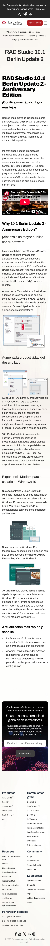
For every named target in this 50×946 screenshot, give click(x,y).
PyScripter (31, 841)
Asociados (6, 877)
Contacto (40, 9)
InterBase (7, 810)
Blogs (29, 856)
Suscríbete (25, 753)
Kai (3, 819)
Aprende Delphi (34, 865)
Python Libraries (34, 845)
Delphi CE (31, 802)
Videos (41, 36)
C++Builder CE (33, 806)
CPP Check (32, 819)
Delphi (5, 802)
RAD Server (8, 815)
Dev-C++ (31, 815)
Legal (29, 894)
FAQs (14, 40)
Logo (29, 902)
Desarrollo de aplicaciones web (9, 903)
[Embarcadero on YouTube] (19, 935)
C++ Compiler (33, 811)
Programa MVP (8, 881)
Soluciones (7, 890)
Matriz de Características (13, 36)
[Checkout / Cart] (24, 14)
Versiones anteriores (29, 40)
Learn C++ (32, 869)
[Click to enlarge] (25, 331)
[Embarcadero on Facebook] (16, 935)
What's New (12, 32)
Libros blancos (8, 868)
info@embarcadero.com (12, 925)
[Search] (19, 14)
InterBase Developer (36, 832)
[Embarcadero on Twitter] (24, 934)
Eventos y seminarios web (11, 857)
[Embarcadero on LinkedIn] (29, 935)
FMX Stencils (33, 836)
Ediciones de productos (30, 32)
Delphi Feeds (33, 861)
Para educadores (9, 894)
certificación (7, 898)
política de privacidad (36, 898)
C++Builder (7, 806)
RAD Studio (8, 797)
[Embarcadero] (12, 23)
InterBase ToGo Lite (35, 828)
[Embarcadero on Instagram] (33, 935)
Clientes (31, 36)
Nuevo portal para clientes (20, 9)
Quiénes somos (34, 881)
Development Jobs (10, 885)
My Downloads (10, 5)
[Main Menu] (45, 23)
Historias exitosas (9, 872)
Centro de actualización (35, 5)
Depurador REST (34, 824)
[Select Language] (30, 14)
